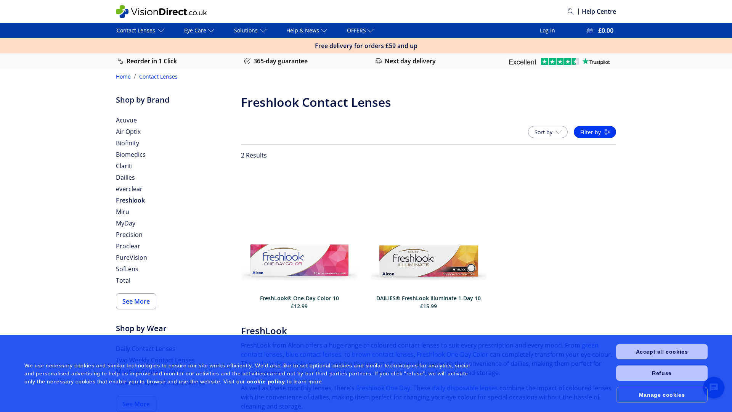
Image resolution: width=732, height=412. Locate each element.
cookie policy (266, 381)
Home (123, 76)
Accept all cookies (662, 352)
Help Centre (599, 11)
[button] (548, 132)
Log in (547, 30)
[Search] (570, 11)
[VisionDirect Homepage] (161, 11)
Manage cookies (662, 395)
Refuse (662, 373)
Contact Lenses (158, 76)
